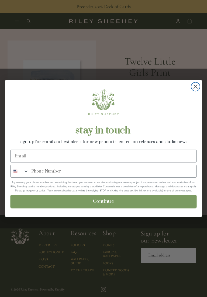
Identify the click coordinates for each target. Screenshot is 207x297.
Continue (103, 201)
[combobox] (20, 171)
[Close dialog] (195, 86)
